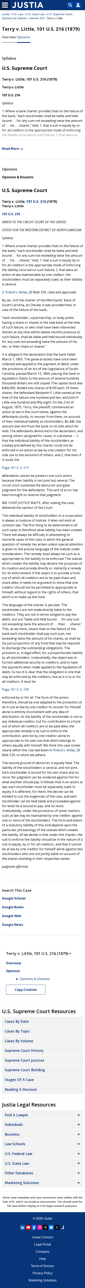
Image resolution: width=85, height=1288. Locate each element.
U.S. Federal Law (18, 1153)
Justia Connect (42, 1237)
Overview (9, 37)
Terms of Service (42, 1266)
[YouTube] (28, 1227)
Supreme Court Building (25, 1069)
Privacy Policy (43, 1273)
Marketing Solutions (22, 1182)
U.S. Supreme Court (59, 14)
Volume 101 (36, 18)
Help (42, 1258)
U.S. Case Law (35, 14)
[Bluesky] (51, 1227)
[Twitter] (57, 1227)
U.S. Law (17, 14)
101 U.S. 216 (36, 201)
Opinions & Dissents (17, 177)
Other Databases (19, 1173)
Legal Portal (42, 1244)
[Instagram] (39, 1227)
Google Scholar (14, 898)
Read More (10, 148)
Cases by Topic (17, 1031)
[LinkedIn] (22, 1227)
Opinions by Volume (14, 18)
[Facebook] (34, 1227)
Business (12, 1134)
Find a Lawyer (16, 1114)
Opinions (23, 37)
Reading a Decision (21, 1089)
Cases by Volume (19, 1040)
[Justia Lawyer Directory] (62, 1227)
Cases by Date (17, 1021)
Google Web (11, 916)
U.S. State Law (17, 1163)
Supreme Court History (24, 1050)
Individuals (14, 1124)
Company (42, 1251)
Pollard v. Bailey (16, 292)
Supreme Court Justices (24, 1060)
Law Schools (15, 1143)
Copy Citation (26, 989)
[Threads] (45, 1227)
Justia (5, 14)
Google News (12, 924)
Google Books (13, 907)
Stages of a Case (19, 1079)
